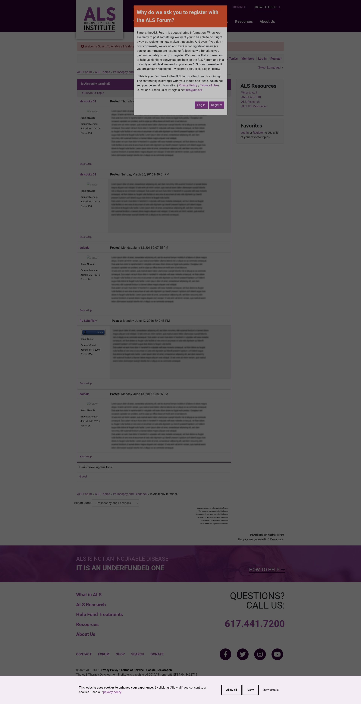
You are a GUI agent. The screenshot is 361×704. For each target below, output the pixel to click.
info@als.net (193, 90)
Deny (250, 690)
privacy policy (112, 692)
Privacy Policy (188, 85)
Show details (270, 690)
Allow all (231, 690)
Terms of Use (209, 85)
